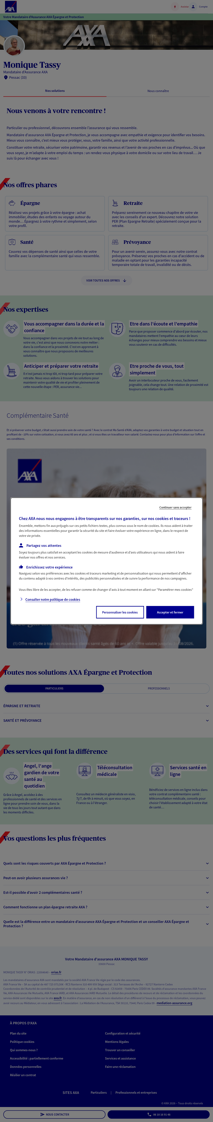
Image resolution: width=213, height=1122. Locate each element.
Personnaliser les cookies (120, 612)
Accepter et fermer (170, 612)
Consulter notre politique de (52, 599)
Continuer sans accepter (175, 507)
